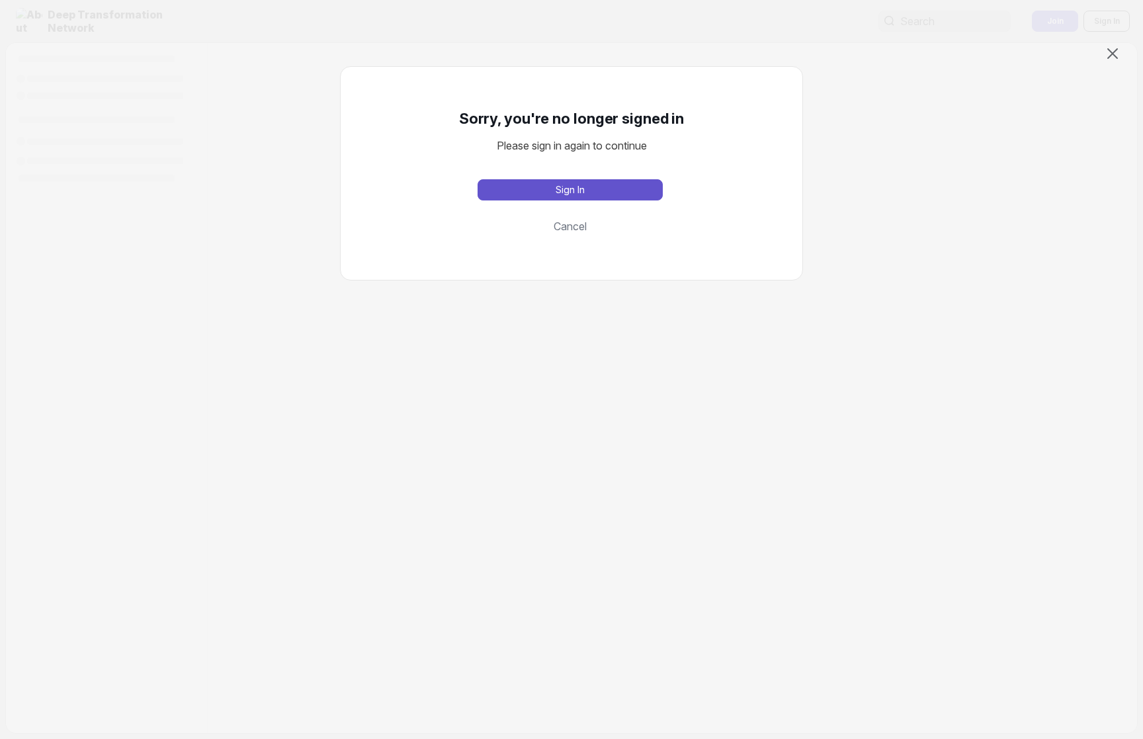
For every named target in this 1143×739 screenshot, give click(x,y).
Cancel (570, 226)
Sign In (570, 189)
